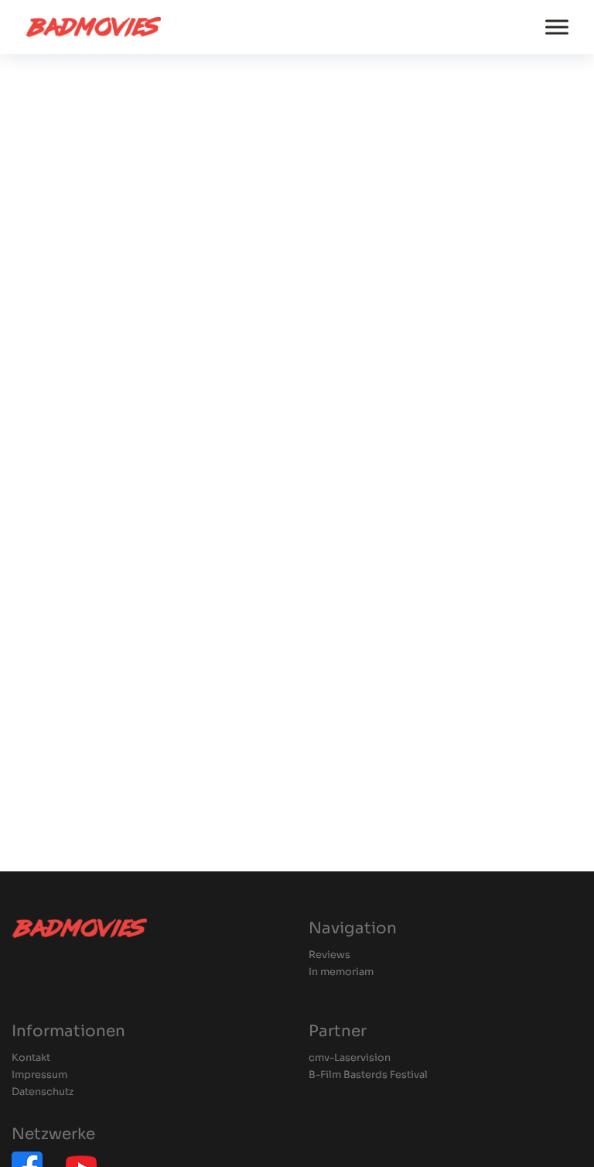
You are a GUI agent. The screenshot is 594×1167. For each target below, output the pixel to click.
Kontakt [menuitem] (31, 1058)
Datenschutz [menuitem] (42, 1092)
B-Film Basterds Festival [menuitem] (368, 1075)
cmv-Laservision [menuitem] (350, 1058)
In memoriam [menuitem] (341, 972)
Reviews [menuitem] (329, 955)
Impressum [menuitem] (39, 1075)
